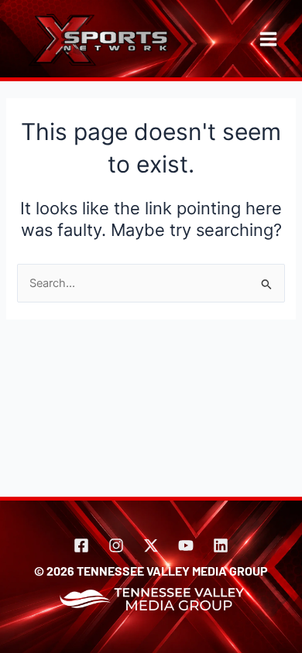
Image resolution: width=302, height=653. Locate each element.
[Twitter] (151, 545)
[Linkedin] (220, 545)
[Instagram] (116, 545)
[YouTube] (186, 545)
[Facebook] (81, 545)
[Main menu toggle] (268, 39)
